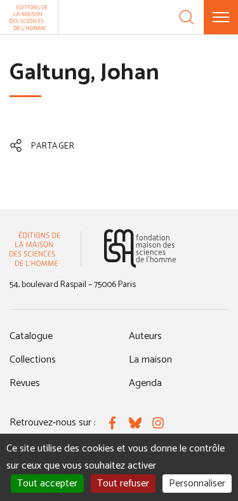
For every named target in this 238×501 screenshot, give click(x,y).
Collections (33, 359)
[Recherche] (186, 17)
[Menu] (221, 17)
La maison (150, 359)
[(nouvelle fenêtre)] (140, 248)
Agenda (145, 383)
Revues (25, 383)
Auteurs (145, 336)
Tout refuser (123, 483)
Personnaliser (197, 483)
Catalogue (31, 336)
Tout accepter (47, 483)
